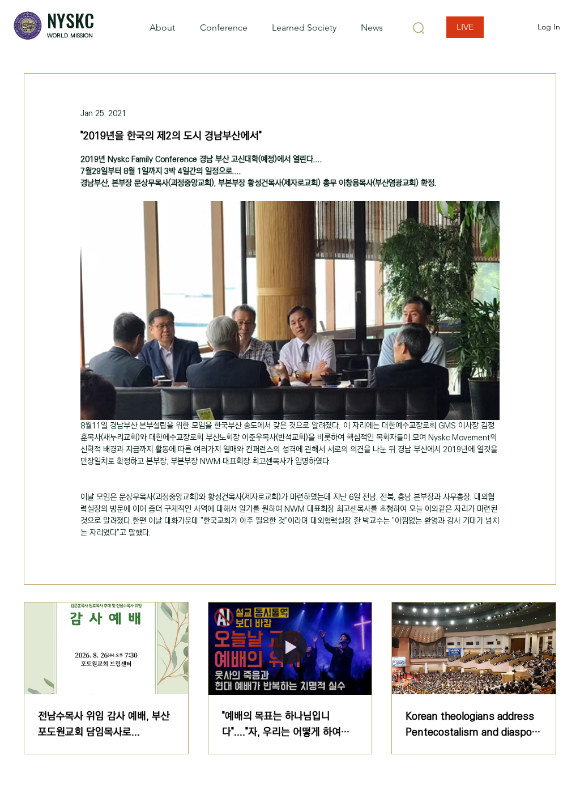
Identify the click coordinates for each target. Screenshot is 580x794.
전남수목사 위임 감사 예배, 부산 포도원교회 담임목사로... (104, 724)
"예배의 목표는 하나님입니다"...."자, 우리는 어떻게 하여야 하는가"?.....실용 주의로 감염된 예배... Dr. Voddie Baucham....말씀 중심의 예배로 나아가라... (289, 724)
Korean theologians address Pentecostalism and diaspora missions (473, 724)
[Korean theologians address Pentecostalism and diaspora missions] (474, 648)
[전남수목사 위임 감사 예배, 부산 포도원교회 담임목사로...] (106, 648)
